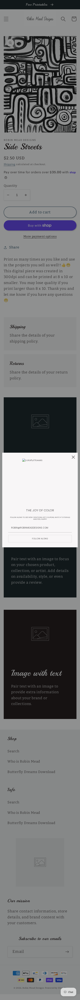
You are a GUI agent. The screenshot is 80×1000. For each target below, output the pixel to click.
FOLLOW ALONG (40, 538)
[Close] (73, 457)
